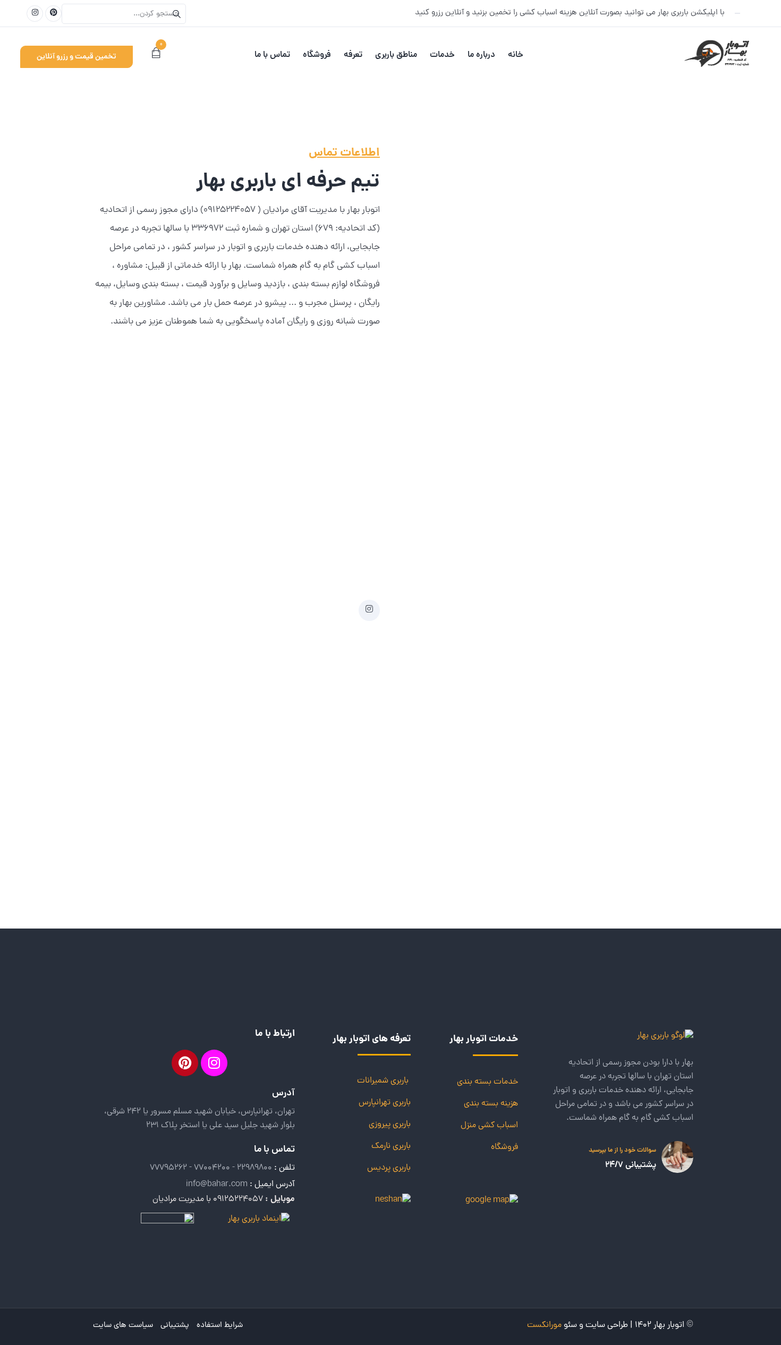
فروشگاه (504, 1147)
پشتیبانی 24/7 (630, 1165)
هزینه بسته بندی (491, 1103)
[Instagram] (214, 1063)
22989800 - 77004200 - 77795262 (211, 1168)
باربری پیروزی (390, 1124)
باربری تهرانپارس (385, 1102)
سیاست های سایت (123, 1326)
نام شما (652, 227)
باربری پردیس (389, 1168)
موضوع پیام (646, 332)
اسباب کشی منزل (489, 1125)
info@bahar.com (217, 1184)
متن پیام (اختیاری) (635, 384)
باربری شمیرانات (383, 1081)
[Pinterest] (185, 1063)
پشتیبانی (174, 1326)
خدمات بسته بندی (487, 1082)
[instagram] (369, 610)
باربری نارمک (391, 1146)
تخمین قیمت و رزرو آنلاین (76, 57)
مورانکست (544, 1325)
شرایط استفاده (220, 1326)
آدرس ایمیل (645, 279)
